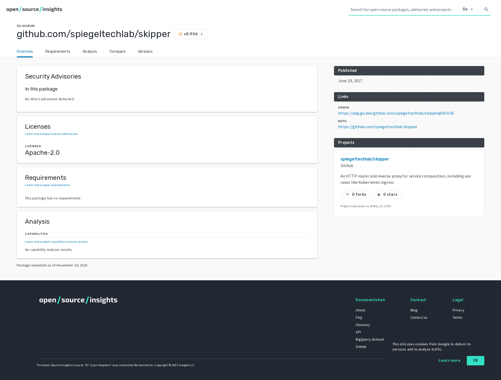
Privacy (458, 310)
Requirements (57, 51)
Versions (145, 51)
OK (475, 360)
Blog (414, 310)
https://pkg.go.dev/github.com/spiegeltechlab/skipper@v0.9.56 (396, 113)
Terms (458, 317)
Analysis (90, 51)
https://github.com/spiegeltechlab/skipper (377, 126)
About (360, 310)
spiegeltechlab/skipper (365, 159)
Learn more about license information (51, 134)
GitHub (361, 346)
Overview (25, 51)
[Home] (35, 9)
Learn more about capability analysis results (56, 242)
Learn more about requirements (47, 185)
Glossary (363, 324)
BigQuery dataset (370, 339)
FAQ (359, 317)
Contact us (419, 317)
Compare (118, 51)
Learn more (450, 360)
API (358, 332)
